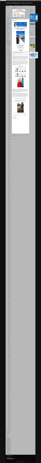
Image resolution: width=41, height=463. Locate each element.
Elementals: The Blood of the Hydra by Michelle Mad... (9, 268)
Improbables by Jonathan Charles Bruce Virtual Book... (9, 250)
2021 (8, 49)
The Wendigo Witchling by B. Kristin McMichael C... (9, 314)
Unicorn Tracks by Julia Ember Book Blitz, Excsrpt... (9, 205)
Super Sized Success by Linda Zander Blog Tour (9, 126)
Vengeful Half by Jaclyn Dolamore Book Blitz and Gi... (9, 75)
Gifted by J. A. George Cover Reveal (9, 403)
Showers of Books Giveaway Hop (9, 289)
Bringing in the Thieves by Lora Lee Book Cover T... (9, 283)
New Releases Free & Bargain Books (9, 394)
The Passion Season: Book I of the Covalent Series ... (9, 130)
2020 (8, 50)
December (9, 54)
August (8, 58)
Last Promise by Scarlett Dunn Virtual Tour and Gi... (9, 139)
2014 (8, 431)
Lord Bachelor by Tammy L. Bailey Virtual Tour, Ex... (9, 275)
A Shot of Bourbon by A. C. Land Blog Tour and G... (9, 396)
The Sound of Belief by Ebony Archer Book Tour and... (9, 224)
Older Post (27, 134)
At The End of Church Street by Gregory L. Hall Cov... (9, 108)
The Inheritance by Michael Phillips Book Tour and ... (9, 208)
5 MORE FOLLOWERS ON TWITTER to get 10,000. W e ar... (9, 414)
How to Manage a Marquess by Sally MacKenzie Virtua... (9, 156)
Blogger (24, 461)
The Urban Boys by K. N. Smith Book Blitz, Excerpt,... (9, 150)
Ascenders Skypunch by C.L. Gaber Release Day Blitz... (9, 202)
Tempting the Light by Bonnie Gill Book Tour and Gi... (9, 218)
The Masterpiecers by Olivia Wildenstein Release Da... (9, 302)
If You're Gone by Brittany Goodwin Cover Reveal (9, 211)
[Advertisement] (17, 142)
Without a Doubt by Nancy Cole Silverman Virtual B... (9, 171)
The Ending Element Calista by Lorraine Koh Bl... (9, 364)
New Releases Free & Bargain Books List (9, 190)
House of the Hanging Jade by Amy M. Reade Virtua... (9, 105)
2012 (8, 433)
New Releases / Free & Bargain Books (9, 72)
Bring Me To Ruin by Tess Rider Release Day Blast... (9, 347)
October (9, 56)
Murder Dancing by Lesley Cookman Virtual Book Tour (9, 385)
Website (16, 98)
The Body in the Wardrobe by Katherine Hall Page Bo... (9, 78)
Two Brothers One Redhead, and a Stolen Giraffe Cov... (9, 321)
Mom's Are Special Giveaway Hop (9, 162)
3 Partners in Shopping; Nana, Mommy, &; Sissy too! (19, 3)
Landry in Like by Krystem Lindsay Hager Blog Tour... (9, 265)
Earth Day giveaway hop (9, 398)
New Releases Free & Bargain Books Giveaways (9, 291)
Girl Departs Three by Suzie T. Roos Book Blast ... (9, 370)
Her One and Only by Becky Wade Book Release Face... (9, 193)
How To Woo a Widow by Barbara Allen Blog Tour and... (9, 324)
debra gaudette (31, 33)
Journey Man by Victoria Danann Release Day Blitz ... (9, 423)
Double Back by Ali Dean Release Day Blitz (9, 426)
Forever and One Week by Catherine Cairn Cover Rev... (9, 417)
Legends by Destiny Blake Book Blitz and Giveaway (9, 184)
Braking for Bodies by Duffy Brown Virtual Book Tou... (9, 319)
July (8, 59)
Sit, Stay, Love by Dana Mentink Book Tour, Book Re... (9, 142)
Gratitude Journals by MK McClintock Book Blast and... (9, 181)
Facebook (18, 98)
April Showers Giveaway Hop (9, 351)
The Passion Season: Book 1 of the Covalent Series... (9, 145)
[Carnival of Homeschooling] (32, 50)
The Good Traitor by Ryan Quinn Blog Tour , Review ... (9, 238)
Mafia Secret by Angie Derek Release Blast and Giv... (9, 196)
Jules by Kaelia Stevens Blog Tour (9, 380)
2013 (8, 432)
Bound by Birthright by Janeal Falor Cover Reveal (9, 148)
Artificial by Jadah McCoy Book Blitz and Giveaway (9, 408)
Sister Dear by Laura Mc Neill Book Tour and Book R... (9, 123)
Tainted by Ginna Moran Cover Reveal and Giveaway (9, 136)
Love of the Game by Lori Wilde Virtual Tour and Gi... (9, 120)
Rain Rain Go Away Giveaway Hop (9, 353)
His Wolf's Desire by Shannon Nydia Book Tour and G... (9, 241)
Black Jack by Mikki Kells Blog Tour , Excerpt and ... (9, 373)
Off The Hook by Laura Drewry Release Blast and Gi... (9, 337)
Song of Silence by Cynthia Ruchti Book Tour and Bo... (9, 233)
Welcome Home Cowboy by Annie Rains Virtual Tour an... (9, 133)
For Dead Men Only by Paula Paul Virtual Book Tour (9, 311)
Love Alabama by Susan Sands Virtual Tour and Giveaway (9, 277)
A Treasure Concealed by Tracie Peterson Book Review (9, 389)
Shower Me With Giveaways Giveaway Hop (9, 411)
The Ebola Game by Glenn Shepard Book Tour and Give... (9, 177)
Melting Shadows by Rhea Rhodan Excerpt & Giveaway (9, 199)
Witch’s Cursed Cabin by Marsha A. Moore (9, 96)
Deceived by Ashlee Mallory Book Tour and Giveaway (9, 280)
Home (20, 134)
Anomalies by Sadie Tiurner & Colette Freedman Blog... (9, 259)
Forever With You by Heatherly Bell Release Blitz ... (9, 117)
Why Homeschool (8, 31)
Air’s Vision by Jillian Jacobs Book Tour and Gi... (9, 244)
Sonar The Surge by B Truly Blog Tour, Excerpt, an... (9, 153)
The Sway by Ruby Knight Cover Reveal (9, 316)
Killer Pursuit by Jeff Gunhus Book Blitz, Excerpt (9, 378)
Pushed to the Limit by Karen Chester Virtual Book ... (9, 271)
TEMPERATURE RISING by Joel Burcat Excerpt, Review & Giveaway (8, 19)
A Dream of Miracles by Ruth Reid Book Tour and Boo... (9, 340)
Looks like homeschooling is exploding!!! (8, 33)
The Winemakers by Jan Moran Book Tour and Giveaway (9, 93)
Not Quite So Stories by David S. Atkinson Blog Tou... (9, 87)
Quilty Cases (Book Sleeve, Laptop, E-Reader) (9, 24)
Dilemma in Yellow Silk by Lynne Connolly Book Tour (9, 334)
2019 (8, 51)
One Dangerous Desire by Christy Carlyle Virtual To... (9, 256)
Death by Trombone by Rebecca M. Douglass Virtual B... (9, 286)
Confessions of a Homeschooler (8, 23)
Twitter (22, 98)
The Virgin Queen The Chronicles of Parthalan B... (9, 308)
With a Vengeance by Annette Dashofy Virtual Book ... (9, 174)
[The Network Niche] (34, 21)
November (9, 55)
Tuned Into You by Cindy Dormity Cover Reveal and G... (9, 401)
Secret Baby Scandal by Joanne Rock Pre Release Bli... (9, 253)
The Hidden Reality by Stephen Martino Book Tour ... (9, 305)
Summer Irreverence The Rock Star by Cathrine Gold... (9, 247)
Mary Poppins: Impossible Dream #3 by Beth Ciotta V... (9, 221)
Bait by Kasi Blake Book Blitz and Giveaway (9, 66)
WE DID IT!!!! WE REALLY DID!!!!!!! (9, 391)
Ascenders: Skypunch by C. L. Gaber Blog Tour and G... (9, 99)
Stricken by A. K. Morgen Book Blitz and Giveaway (9, 294)
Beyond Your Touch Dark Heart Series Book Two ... (9, 406)
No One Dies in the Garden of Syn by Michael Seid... (9, 159)
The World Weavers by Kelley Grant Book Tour (9, 216)
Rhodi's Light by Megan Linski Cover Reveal (9, 349)
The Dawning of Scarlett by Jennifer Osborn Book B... (9, 90)
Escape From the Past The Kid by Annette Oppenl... (9, 361)
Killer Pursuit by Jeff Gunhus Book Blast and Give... (9, 356)
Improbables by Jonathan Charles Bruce (9, 227)
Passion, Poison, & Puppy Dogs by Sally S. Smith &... (9, 114)
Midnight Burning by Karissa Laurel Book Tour (9, 327)
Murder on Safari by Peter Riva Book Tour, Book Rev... (9, 84)
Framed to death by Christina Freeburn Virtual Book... (9, 69)
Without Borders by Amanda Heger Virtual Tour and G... (9, 230)
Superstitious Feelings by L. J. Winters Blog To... (9, 297)
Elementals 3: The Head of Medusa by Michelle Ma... (9, 382)
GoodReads (24, 98)
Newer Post (14, 134)
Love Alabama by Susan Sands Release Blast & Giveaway (9, 330)
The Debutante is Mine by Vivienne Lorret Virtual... (9, 358)
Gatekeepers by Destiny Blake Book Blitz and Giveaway (9, 63)
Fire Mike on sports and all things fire (8, 28)
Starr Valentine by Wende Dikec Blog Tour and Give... (9, 213)
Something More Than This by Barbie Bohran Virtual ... (9, 102)
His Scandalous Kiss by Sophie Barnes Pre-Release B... (9, 111)
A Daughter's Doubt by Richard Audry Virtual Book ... (9, 420)
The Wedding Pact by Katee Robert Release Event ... (9, 165)
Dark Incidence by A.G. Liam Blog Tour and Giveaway (9, 236)
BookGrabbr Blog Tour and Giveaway (9, 376)
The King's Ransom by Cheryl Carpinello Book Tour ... (9, 367)
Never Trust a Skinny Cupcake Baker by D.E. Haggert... (9, 262)
